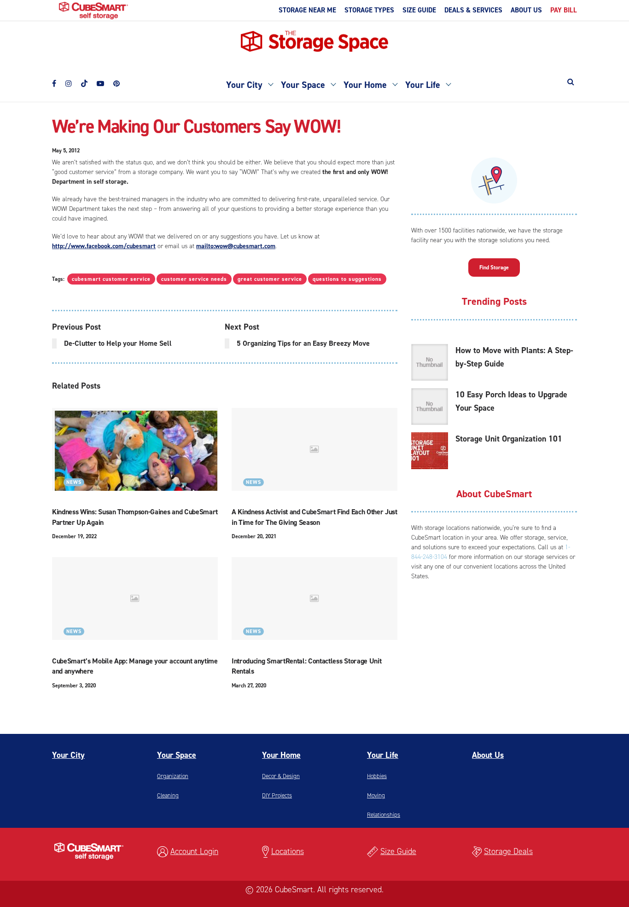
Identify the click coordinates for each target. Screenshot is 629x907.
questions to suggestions (347, 279)
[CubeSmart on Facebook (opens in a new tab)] (54, 82)
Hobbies (377, 776)
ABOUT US (526, 10)
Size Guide (398, 851)
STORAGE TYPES (369, 10)
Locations (287, 851)
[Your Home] (394, 83)
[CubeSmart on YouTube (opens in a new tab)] (100, 82)
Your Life (422, 85)
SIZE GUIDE (419, 10)
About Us (488, 755)
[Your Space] (333, 83)
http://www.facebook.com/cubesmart (104, 246)
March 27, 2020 (249, 685)
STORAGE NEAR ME (307, 10)
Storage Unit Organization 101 (508, 438)
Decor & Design (281, 776)
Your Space (303, 85)
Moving (376, 795)
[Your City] (270, 83)
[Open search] (571, 81)
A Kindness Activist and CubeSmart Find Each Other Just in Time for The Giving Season (314, 517)
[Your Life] (448, 83)
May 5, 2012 (66, 150)
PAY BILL (563, 10)
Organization (172, 776)
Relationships (383, 815)
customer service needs (194, 279)
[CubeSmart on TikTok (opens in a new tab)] (84, 80)
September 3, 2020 (74, 685)
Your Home (365, 85)
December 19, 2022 (74, 536)
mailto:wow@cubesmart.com (235, 246)
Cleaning (168, 795)
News (74, 482)
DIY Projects (277, 795)
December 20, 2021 (254, 536)
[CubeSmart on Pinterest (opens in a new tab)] (116, 82)
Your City (244, 85)
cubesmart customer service (111, 279)
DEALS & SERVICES (473, 10)
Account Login (194, 851)
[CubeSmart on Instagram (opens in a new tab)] (68, 82)
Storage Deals (508, 851)
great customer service (270, 279)
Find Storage (494, 267)
